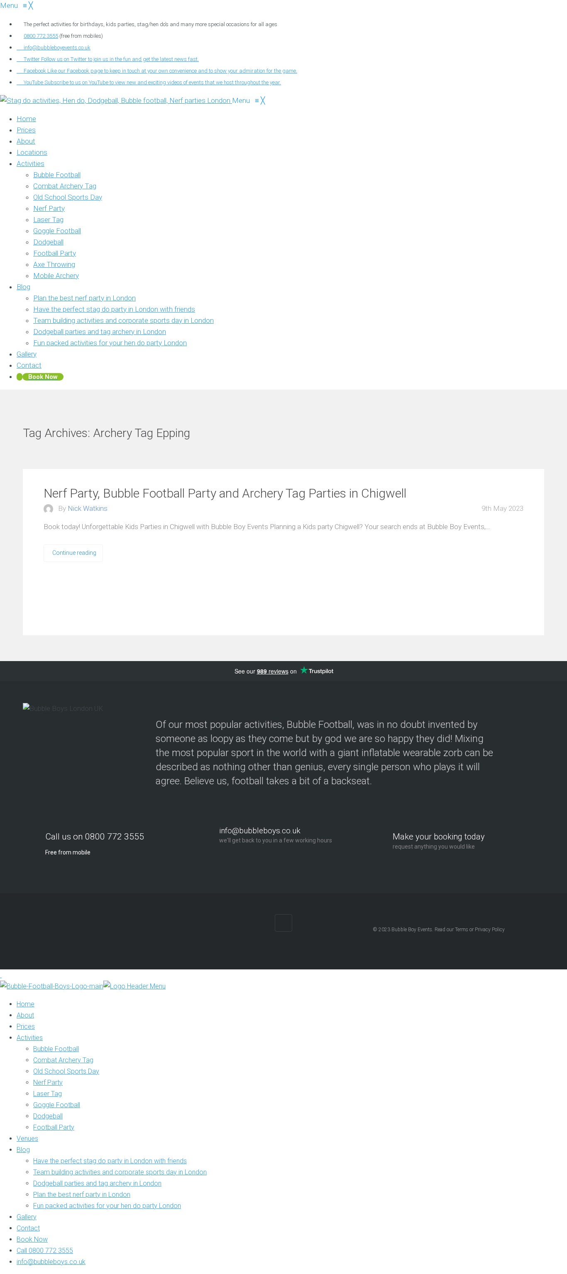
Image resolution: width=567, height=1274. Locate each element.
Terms (461, 929)
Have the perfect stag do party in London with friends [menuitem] (110, 1161)
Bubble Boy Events (411, 929)
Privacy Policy (490, 929)
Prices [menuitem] (26, 1026)
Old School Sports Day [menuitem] (66, 1071)
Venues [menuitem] (27, 1138)
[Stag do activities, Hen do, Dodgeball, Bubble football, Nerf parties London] (116, 100)
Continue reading (74, 552)
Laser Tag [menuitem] (47, 1094)
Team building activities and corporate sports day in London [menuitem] (120, 1172)
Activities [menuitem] (30, 1038)
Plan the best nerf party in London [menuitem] (81, 1194)
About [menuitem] (25, 1015)
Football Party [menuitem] (53, 1127)
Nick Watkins (88, 508)
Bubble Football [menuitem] (56, 1049)
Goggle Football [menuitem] (56, 1105)
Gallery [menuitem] (27, 1217)
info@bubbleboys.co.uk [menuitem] (51, 1262)
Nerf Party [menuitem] (48, 1082)
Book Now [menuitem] (32, 1239)
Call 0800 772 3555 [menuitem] (45, 1250)
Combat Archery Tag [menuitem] (63, 1060)
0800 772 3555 (41, 36)
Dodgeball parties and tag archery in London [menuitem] (97, 1183)
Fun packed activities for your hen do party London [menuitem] (107, 1206)
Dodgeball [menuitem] (48, 1116)
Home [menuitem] (25, 1004)
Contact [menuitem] (28, 1228)
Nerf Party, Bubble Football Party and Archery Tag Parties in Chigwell (225, 493)
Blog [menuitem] (23, 1150)
